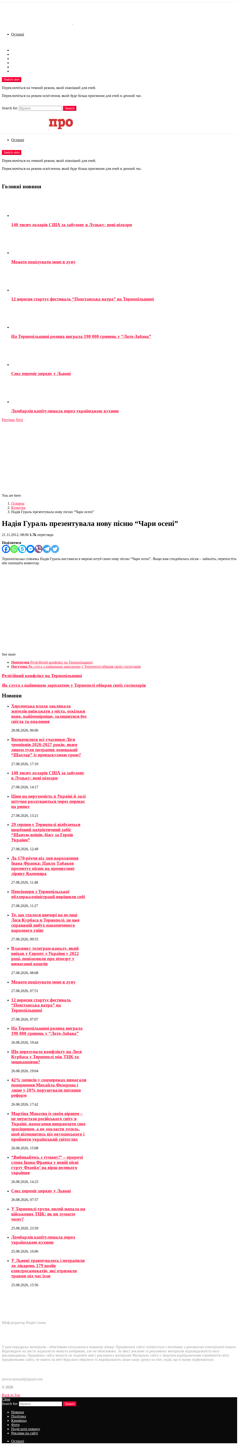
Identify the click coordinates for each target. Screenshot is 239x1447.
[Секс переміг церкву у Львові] (124, 355)
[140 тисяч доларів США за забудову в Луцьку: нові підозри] (124, 206)
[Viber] (39, 549)
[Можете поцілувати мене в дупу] (124, 243)
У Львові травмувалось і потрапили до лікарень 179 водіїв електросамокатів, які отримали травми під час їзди (48, 1268)
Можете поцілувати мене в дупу (43, 261)
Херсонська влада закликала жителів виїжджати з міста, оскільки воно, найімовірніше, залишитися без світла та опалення (49, 714)
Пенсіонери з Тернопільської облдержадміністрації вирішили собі (48, 894)
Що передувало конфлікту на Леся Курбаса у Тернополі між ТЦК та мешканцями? (46, 1056)
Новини (17, 50)
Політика (18, 54)
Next (19, 420)
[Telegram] (47, 549)
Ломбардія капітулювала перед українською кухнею (65, 410)
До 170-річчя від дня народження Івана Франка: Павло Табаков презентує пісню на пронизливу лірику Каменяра (44, 866)
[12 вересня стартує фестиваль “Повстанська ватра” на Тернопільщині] (124, 280)
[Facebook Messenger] (30, 549)
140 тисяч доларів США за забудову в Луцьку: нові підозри (71, 224)
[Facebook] (6, 549)
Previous (8, 420)
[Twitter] (55, 549)
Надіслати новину (25, 67)
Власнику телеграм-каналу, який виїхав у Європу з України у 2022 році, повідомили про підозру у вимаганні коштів (45, 956)
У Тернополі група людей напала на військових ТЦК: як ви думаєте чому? (48, 1214)
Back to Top (11, 1395)
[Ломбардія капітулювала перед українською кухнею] (124, 392)
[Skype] (22, 549)
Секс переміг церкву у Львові (41, 373)
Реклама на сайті (24, 71)
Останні (17, 34)
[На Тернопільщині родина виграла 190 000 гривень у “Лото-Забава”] (124, 317)
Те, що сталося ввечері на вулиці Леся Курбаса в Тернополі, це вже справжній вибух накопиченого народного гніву (45, 922)
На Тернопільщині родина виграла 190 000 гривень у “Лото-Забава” (81, 336)
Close (6, 1399)
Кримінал (19, 59)
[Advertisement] (119, 457)
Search (69, 108)
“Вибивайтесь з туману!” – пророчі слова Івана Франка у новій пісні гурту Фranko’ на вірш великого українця (47, 1165)
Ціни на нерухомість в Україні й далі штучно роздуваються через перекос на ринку (48, 801)
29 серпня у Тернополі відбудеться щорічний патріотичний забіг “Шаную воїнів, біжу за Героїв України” (45, 832)
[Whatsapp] (14, 549)
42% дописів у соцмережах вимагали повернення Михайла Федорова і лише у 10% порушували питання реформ (48, 1087)
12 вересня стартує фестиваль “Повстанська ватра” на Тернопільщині (82, 299)
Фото (15, 63)
